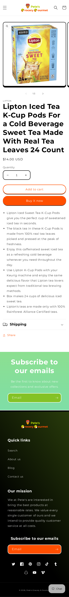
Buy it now (34, 201)
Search (13, 450)
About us (14, 459)
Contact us (15, 476)
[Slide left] (26, 93)
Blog (11, 468)
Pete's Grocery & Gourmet (38, 590)
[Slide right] (43, 93)
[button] (5, 7)
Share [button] (11, 335)
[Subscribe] (57, 398)
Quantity (9, 167)
